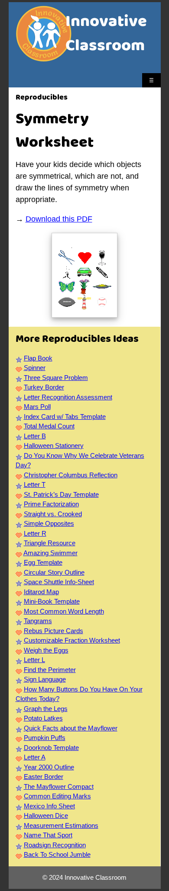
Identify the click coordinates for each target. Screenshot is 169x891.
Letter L (34, 659)
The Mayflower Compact (59, 786)
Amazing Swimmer (50, 552)
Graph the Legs (46, 708)
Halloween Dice (46, 815)
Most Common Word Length (64, 611)
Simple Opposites (49, 523)
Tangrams (38, 620)
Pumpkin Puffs (44, 737)
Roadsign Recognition (55, 845)
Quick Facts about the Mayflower (70, 728)
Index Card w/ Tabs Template (65, 416)
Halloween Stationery (54, 445)
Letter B (35, 436)
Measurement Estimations (61, 825)
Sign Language (45, 679)
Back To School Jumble (57, 854)
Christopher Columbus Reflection (70, 475)
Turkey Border (44, 387)
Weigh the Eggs (46, 650)
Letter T (35, 484)
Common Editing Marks (57, 796)
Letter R (35, 533)
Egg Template (43, 562)
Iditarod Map (41, 591)
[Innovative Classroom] (44, 57)
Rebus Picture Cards (53, 630)
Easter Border (43, 776)
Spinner (35, 367)
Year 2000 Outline (49, 767)
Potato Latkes (43, 718)
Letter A (35, 757)
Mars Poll (37, 406)
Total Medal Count (49, 426)
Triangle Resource (49, 543)
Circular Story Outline (54, 572)
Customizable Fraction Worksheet (72, 640)
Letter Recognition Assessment (68, 397)
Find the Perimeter (50, 669)
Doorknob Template (51, 747)
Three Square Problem (56, 377)
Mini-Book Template (52, 601)
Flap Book (38, 358)
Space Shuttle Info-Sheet (59, 581)
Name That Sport (48, 835)
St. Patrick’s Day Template (61, 494)
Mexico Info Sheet (49, 806)
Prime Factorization (51, 504)
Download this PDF (59, 219)
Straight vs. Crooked (53, 514)
